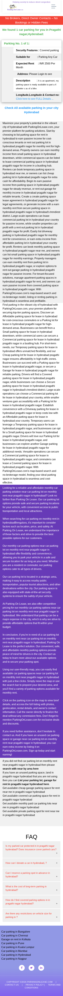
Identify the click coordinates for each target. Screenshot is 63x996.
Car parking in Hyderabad (16, 954)
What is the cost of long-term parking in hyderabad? (26, 888)
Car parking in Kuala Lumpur (17, 947)
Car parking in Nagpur (14, 958)
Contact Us (12, 985)
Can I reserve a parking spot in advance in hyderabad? (27, 875)
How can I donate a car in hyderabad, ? (26, 863)
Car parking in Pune (12, 943)
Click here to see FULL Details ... (34, 98)
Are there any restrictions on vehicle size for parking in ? (28, 915)
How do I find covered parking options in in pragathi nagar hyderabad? (27, 902)
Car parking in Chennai (14, 935)
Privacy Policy (35, 985)
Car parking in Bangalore (15, 931)
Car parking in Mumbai (14, 951)
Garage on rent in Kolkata (16, 939)
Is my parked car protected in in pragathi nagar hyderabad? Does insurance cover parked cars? (30, 847)
